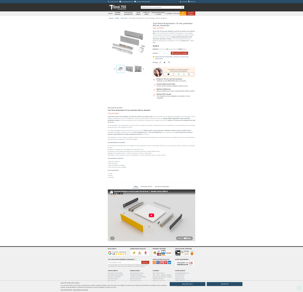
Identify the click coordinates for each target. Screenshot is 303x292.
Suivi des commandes (114, 277)
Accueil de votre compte (115, 273)
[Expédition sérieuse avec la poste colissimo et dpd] (139, 253)
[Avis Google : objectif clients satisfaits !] (117, 253)
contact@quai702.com (182, 273)
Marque (180, 49)
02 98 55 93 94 (180, 275)
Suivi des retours (113, 279)
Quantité (155, 53)
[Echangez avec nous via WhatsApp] (179, 74)
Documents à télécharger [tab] (162, 186)
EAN (167, 49)
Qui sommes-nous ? (158, 273)
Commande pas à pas (136, 273)
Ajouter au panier (179, 53)
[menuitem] (110, 13)
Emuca (184, 49)
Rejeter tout (187, 284)
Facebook (158, 262)
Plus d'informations (66, 290)
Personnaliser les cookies (80, 290)
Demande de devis (135, 280)
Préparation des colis (159, 280)
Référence (156, 49)
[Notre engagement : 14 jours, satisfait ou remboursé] (184, 263)
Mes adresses (112, 280)
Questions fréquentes (136, 275)
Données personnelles (159, 277)
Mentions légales (166, 275)
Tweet (164, 62)
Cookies (169, 277)
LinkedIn (169, 262)
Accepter (224, 284)
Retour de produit (135, 279)
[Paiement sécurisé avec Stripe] (162, 253)
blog (154, 262)
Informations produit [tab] (146, 186)
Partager (160, 62)
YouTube (161, 262)
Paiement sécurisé (158, 279)
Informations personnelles (115, 275)
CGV (154, 275)
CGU (158, 275)
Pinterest (169, 62)
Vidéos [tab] (136, 186)
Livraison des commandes (138, 277)
